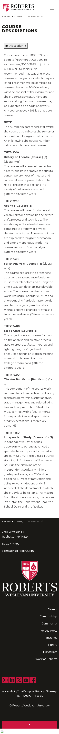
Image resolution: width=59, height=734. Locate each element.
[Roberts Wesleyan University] (18, 8)
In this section (14, 45)
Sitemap (51, 691)
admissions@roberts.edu (18, 550)
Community (49, 623)
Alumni (52, 609)
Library (52, 644)
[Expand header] (52, 8)
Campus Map (48, 616)
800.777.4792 (11, 543)
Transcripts (50, 652)
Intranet (51, 637)
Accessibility (9, 691)
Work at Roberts (46, 659)
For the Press (48, 630)
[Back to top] (29, 725)
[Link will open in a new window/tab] (5, 680)
